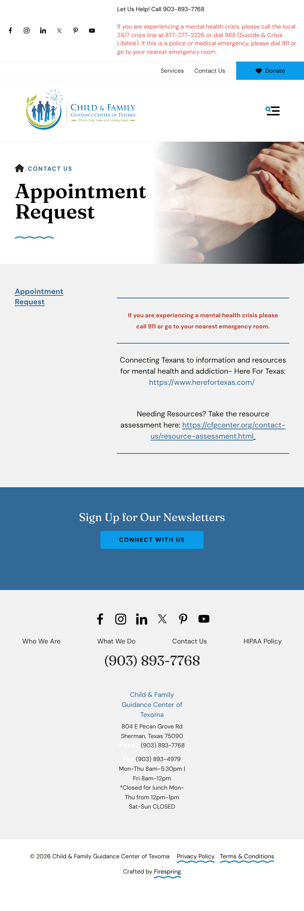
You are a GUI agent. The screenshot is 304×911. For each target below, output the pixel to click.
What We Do (116, 641)
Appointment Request (39, 297)
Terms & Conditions (247, 856)
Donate (275, 71)
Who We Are (41, 641)
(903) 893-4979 (158, 759)
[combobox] (152, 122)
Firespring (167, 871)
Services (172, 71)
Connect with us (152, 540)
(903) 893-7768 (152, 660)
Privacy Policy (196, 856)
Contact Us (209, 71)
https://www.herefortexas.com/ (202, 382)
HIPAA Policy (263, 641)
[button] (272, 111)
